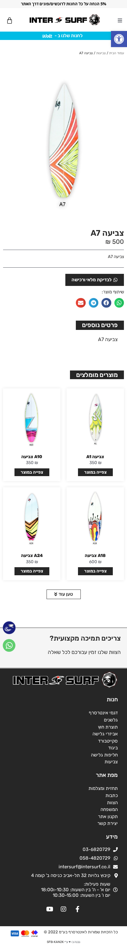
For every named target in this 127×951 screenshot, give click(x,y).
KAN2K (59, 942)
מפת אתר (107, 775)
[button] (119, 39)
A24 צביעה (32, 555)
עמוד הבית (116, 53)
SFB (50, 942)
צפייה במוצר (95, 472)
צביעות (101, 53)
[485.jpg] (63, 141)
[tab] (100, 325)
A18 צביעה (95, 555)
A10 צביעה (31, 456)
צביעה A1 (95, 456)
